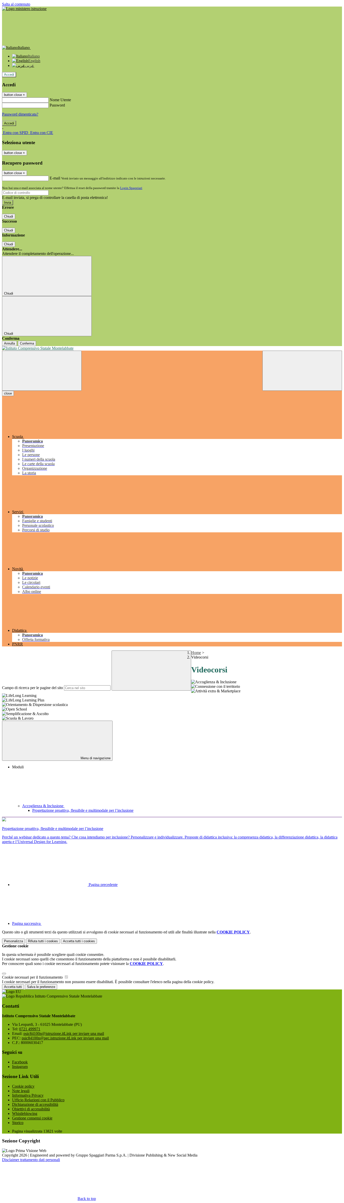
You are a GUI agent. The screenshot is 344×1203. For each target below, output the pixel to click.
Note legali (20, 1091)
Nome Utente (60, 100)
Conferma (27, 343)
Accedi (9, 74)
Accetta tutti (79, 941)
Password (57, 105)
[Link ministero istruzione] (24, 9)
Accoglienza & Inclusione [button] (43, 806)
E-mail (55, 178)
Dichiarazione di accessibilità (35, 1104)
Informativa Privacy (28, 1095)
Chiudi (8, 216)
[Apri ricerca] (302, 371)
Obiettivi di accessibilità (31, 1109)
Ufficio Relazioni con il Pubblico (38, 1100)
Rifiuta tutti (43, 941)
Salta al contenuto (16, 4)
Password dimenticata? (20, 114)
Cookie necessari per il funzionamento (33, 977)
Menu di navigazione (95, 758)
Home (196, 652)
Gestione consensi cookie (32, 1118)
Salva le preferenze (41, 987)
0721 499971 (29, 1029)
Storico (17, 1122)
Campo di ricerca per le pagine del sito (32, 688)
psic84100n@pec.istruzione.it (65, 1038)
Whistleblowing (24, 1113)
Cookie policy (23, 1086)
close (8, 393)
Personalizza (13, 941)
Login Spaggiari (131, 188)
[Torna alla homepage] (172, 348)
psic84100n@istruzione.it (63, 1033)
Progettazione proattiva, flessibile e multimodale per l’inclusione (82, 810)
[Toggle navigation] (42, 371)
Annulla (9, 343)
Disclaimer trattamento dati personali (31, 1160)
